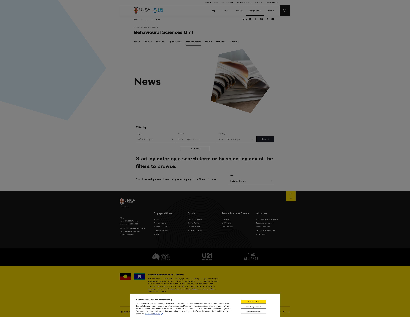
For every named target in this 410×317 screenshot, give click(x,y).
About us (148, 41)
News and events (193, 41)
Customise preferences (253, 312)
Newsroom (225, 219)
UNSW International (195, 219)
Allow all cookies (253, 301)
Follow (244, 19)
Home (137, 41)
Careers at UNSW (160, 227)
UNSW (136, 19)
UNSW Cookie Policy (154, 314)
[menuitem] (213, 10)
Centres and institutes (265, 230)
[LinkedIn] (250, 19)
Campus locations (263, 227)
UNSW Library (261, 234)
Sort (231, 175)
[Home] (142, 10)
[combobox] (155, 139)
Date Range (222, 134)
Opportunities (175, 41)
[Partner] (161, 10)
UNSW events (226, 223)
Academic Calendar (195, 230)
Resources (220, 41)
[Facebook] (256, 19)
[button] (291, 196)
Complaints (286, 312)
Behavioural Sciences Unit (163, 32)
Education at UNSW (161, 230)
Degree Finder (193, 223)
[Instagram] (261, 19)
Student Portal (194, 227)
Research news (227, 227)
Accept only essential (253, 306)
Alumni (156, 234)
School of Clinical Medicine (146, 27)
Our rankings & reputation (267, 219)
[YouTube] (272, 19)
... (146, 19)
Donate (208, 41)
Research (160, 41)
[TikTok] (267, 19)
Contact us (234, 41)
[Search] (285, 10)
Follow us (125, 311)
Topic (139, 134)
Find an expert (160, 223)
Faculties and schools (265, 223)
